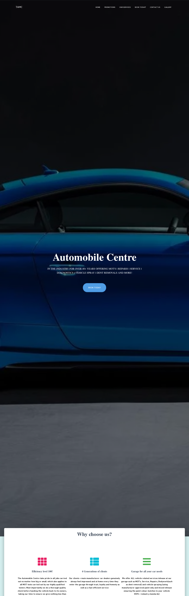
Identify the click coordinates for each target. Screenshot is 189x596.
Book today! (140, 7)
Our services (125, 7)
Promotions (109, 7)
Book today (94, 287)
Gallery (167, 7)
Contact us (155, 7)
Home (98, 7)
